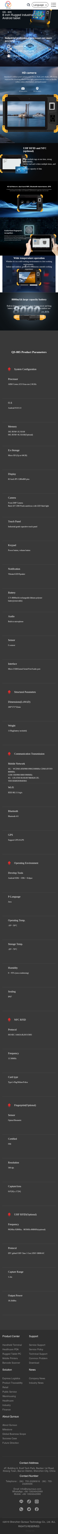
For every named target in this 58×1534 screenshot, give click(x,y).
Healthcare (8, 1400)
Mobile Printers (10, 1358)
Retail (5, 1387)
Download (34, 1362)
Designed (30, 1530)
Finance (6, 1409)
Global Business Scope (14, 1433)
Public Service (9, 1391)
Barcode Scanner (11, 1362)
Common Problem (38, 1358)
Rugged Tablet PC (11, 1353)
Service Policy (36, 1349)
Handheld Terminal (12, 1344)
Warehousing (9, 1396)
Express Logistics (11, 1378)
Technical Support (38, 1353)
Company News (37, 1378)
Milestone (7, 1429)
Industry (6, 1405)
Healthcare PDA (10, 1349)
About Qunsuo (9, 1425)
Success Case (9, 1438)
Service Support (37, 1344)
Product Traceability (12, 1382)
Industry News (36, 1382)
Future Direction (10, 1442)
